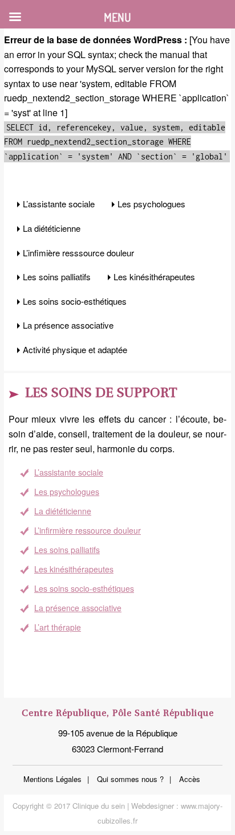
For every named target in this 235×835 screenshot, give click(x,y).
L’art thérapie (57, 627)
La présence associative (68, 325)
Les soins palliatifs (57, 277)
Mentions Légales (52, 778)
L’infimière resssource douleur (78, 253)
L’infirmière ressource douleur (87, 530)
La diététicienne (51, 228)
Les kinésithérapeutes (154, 277)
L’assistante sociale (59, 204)
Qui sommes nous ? (130, 778)
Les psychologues (151, 204)
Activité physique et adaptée (75, 349)
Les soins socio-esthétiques (75, 301)
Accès (189, 778)
